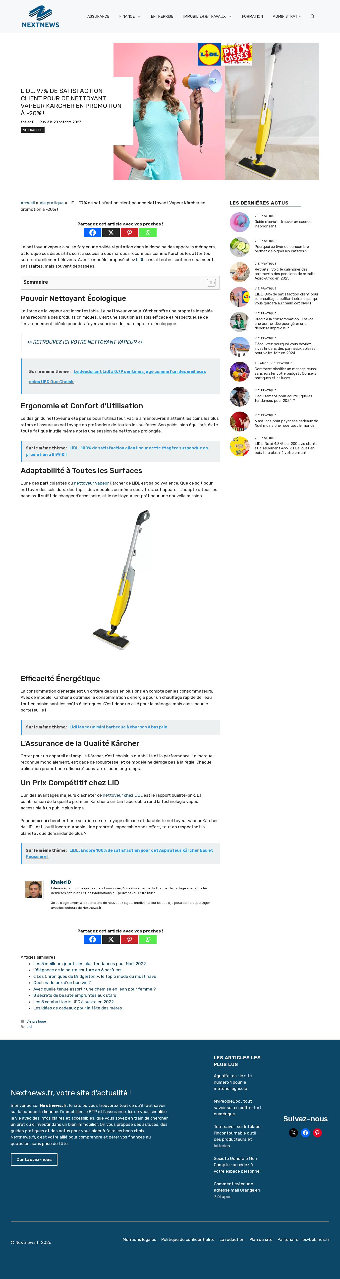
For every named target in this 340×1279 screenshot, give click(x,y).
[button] (312, 16)
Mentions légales (139, 1239)
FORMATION (252, 16)
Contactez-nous (34, 1159)
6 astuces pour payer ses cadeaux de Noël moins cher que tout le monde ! (286, 423)
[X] (111, 232)
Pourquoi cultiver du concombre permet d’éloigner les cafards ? (282, 249)
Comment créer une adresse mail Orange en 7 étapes (237, 1190)
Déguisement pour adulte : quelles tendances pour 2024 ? (283, 398)
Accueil (28, 202)
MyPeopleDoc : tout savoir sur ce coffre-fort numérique (237, 1107)
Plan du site (261, 1239)
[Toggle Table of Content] (209, 283)
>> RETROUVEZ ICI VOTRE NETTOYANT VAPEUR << (85, 342)
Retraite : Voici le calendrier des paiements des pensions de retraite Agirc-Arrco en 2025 (285, 274)
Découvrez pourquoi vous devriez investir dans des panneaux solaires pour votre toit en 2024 (285, 348)
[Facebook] (92, 232)
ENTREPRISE (162, 16)
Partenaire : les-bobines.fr (303, 1239)
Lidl (29, 1026)
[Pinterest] (129, 232)
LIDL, (140, 259)
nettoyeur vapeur (91, 483)
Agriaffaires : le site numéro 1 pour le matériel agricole (233, 1082)
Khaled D (27, 122)
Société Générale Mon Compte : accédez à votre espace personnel (237, 1165)
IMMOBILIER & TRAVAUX (204, 16)
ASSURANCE (98, 16)
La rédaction (232, 1239)
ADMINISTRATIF (287, 16)
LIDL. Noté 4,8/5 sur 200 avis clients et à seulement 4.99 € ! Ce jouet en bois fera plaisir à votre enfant (286, 448)
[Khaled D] (34, 898)
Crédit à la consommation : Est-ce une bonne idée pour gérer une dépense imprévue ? (284, 324)
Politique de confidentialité (188, 1239)
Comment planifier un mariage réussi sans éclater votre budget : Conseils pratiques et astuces (286, 373)
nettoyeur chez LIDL (123, 795)
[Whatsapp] (148, 232)
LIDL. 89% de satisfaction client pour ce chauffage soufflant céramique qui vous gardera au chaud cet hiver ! (286, 299)
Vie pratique (32, 130)
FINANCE (127, 16)
